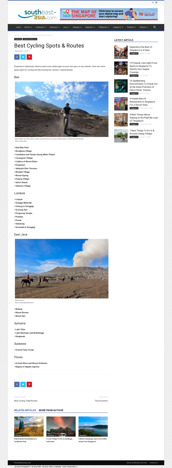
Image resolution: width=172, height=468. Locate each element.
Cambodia (40, 27)
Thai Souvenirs (101, 401)
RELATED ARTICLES (25, 410)
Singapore (117, 27)
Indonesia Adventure (29, 39)
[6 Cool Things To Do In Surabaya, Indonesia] (61, 426)
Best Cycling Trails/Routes (25, 401)
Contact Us (153, 463)
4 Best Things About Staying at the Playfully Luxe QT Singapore (144, 117)
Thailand (130, 27)
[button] (154, 27)
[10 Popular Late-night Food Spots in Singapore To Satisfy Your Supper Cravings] (121, 68)
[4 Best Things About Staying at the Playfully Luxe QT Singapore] (121, 119)
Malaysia (76, 27)
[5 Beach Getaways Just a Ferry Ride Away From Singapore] (93, 426)
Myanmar (89, 27)
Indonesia (53, 27)
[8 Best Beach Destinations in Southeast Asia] (29, 426)
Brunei (27, 27)
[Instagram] (156, 2)
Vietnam (143, 27)
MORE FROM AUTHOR (51, 410)
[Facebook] (152, 2)
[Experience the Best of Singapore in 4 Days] (121, 52)
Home (18, 27)
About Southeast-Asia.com (137, 463)
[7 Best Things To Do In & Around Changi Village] (121, 135)
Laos (65, 27)
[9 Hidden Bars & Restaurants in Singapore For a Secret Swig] (121, 104)
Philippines (103, 27)
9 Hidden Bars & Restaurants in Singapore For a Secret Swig (142, 101)
